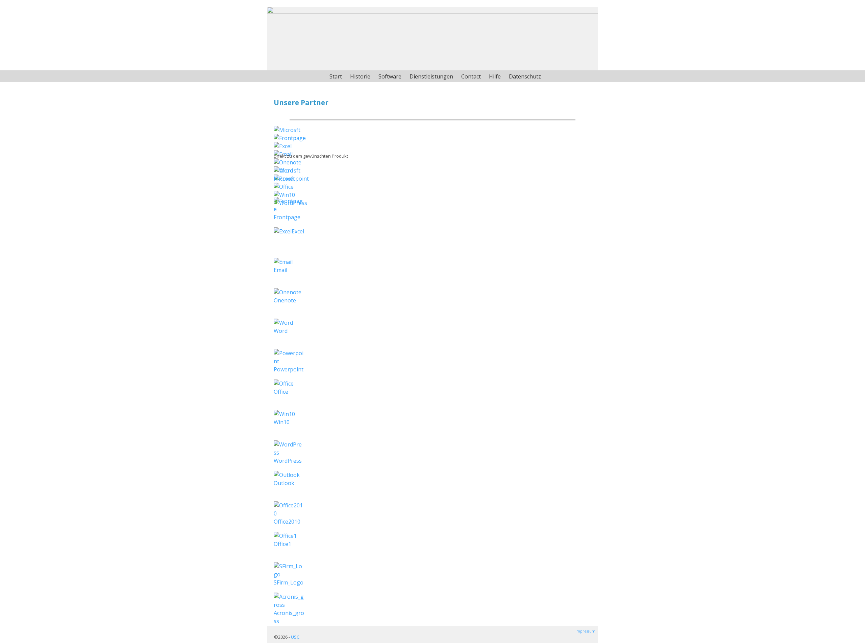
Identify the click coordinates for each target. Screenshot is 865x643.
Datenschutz (525, 76)
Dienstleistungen (431, 76)
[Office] (284, 186)
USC (295, 637)
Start (335, 76)
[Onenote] (287, 162)
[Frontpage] (290, 138)
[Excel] (283, 146)
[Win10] (284, 195)
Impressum (585, 631)
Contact (471, 76)
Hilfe (495, 76)
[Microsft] (287, 130)
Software (389, 76)
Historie (360, 76)
